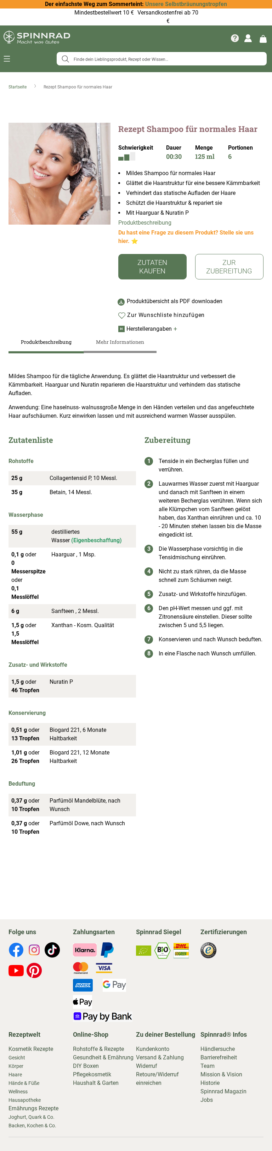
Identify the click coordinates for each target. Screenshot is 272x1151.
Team (207, 1066)
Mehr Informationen (120, 342)
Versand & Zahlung (160, 1057)
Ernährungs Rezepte (33, 1108)
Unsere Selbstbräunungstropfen (186, 4)
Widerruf (146, 1066)
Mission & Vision (221, 1074)
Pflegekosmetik (92, 1074)
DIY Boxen (86, 1066)
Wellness (18, 1091)
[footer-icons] (16, 951)
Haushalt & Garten (96, 1083)
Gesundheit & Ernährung (103, 1057)
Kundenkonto (152, 1049)
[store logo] (37, 38)
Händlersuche (217, 1049)
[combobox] (161, 59)
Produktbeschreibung (144, 222)
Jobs (206, 1100)
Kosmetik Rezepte (30, 1049)
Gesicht (16, 1057)
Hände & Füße (23, 1083)
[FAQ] (235, 38)
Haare (15, 1074)
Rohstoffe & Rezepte (98, 1049)
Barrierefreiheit (218, 1057)
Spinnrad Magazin (223, 1091)
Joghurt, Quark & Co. (31, 1117)
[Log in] (248, 38)
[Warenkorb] (263, 38)
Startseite (18, 87)
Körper (15, 1066)
